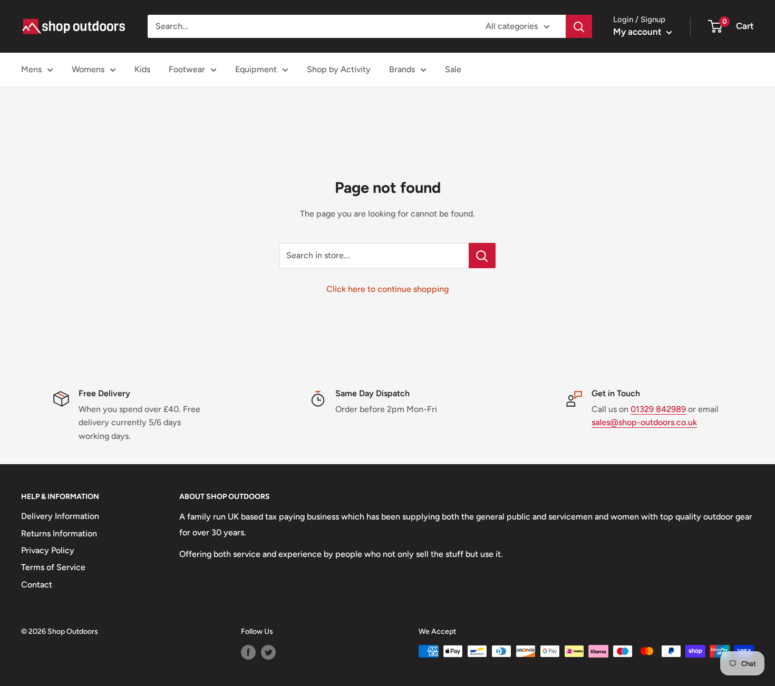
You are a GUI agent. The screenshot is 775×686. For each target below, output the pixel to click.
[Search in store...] (482, 255)
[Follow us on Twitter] (268, 652)
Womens (88, 69)
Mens (31, 69)
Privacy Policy (47, 550)
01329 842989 (658, 409)
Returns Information (59, 533)
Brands (402, 69)
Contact (36, 585)
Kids (142, 69)
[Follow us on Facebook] (248, 652)
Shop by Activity (339, 69)
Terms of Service (53, 567)
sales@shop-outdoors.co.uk (644, 422)
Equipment (256, 69)
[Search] (579, 26)
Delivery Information (60, 516)
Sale (453, 69)
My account (638, 31)
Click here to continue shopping (387, 289)
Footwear (187, 69)
